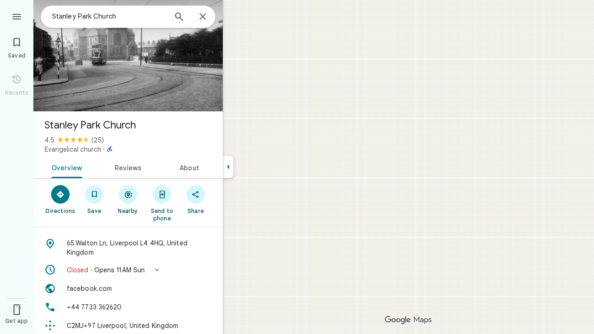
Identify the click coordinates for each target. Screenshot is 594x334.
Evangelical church (73, 149)
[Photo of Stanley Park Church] (128, 55)
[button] (128, 270)
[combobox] (109, 16)
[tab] (65, 167)
